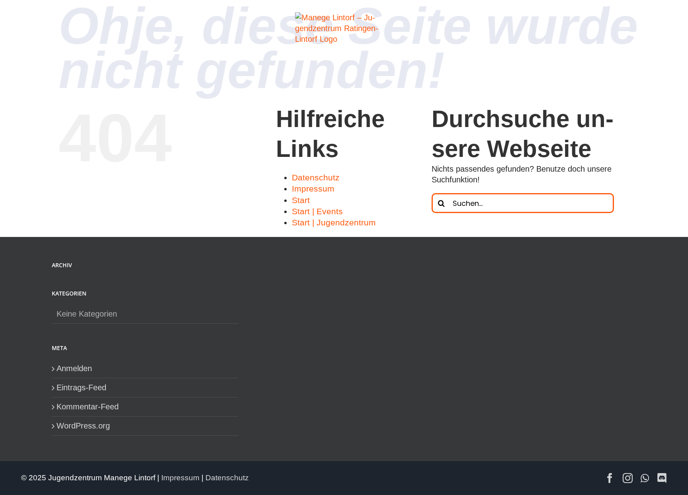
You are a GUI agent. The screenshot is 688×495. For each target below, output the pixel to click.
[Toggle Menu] (624, 28)
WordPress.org (83, 425)
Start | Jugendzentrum (334, 222)
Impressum (313, 188)
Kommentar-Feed (88, 406)
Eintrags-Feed (81, 387)
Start (301, 200)
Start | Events (317, 211)
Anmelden (74, 368)
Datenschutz (316, 177)
